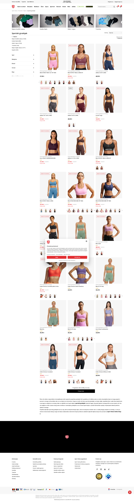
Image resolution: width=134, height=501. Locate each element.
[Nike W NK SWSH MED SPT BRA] (81, 185)
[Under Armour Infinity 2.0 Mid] (46, 296)
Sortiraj (106, 32)
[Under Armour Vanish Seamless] (81, 270)
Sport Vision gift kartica (80, 462)
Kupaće (15, 50)
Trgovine (14, 472)
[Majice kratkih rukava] (25, 21)
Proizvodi (20, 10)
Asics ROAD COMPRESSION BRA (47, 158)
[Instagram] (101, 469)
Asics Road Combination (102, 329)
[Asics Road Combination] (109, 313)
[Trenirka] (109, 21)
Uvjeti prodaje (15, 464)
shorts (81, 409)
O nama (13, 462)
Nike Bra (42, 329)
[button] (26, 6)
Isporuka (35, 466)
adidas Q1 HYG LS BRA (73, 158)
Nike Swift (98, 243)
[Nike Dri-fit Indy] (46, 82)
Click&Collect (78, 468)
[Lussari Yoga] (109, 99)
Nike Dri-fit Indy (100, 286)
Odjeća (24, 10)
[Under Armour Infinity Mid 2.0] (50, 296)
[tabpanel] (25, 22)
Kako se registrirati (58, 466)
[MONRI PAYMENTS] (14, 491)
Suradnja (14, 470)
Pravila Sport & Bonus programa (82, 464)
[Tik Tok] (108, 469)
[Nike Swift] (109, 228)
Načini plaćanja (57, 462)
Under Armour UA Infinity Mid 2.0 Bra (49, 286)
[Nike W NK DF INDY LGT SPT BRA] (53, 57)
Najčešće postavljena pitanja (39, 464)
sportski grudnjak (89, 401)
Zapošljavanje (15, 474)
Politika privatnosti (16, 468)
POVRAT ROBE (79, 1)
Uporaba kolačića (16, 476)
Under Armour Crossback (46, 372)
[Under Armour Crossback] (53, 356)
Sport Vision (14, 10)
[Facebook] (97, 469)
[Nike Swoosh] (78, 210)
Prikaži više (81, 391)
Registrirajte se (118, 1)
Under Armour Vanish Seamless (76, 286)
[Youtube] (105, 469)
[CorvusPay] (40, 489)
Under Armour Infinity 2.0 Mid (103, 372)
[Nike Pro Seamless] (46, 210)
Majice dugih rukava (18, 47)
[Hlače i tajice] (81, 21)
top (63, 409)
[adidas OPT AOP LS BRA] (53, 99)
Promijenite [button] (119, 489)
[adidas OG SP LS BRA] (109, 57)
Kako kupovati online (58, 464)
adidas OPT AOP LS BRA (46, 115)
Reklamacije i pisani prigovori (39, 470)
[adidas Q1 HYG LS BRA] (81, 142)
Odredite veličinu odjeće (59, 472)
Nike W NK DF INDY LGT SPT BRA (48, 72)
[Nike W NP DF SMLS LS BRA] (53, 185)
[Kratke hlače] (53, 21)
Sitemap (14, 478)
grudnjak (78, 399)
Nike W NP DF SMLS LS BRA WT (75, 72)
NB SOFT (69, 499)
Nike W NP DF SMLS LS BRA (46, 201)
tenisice (42, 411)
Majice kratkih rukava (19, 38)
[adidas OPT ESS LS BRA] (53, 228)
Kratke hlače (16, 41)
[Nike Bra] (53, 313)
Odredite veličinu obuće (59, 470)
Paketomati (77, 466)
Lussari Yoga (99, 115)
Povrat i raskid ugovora (38, 468)
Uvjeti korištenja (15, 466)
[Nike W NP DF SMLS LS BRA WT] (81, 57)
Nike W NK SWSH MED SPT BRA (75, 201)
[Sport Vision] (13, 6)
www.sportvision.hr (61, 499)
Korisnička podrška (37, 462)
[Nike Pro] (55, 210)
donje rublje (99, 401)
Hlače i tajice (17, 43)
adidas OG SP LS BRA (101, 72)
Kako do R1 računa (58, 468)
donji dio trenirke (88, 409)
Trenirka (15, 45)
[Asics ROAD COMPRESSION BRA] (53, 142)
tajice (77, 409)
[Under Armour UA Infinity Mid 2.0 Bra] (53, 270)
